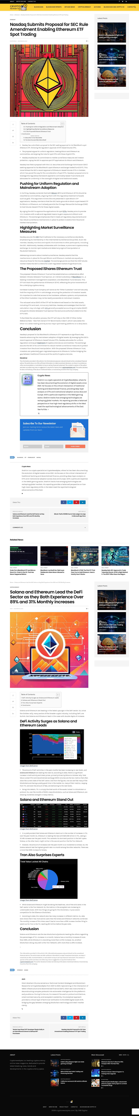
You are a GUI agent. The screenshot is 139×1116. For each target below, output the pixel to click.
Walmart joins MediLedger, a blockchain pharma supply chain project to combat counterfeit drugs (114, 1083)
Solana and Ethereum (28, 773)
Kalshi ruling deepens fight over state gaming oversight (111, 36)
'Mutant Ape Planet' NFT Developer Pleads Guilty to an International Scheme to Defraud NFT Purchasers (28, 1031)
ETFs (65, 211)
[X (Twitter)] (39, 413)
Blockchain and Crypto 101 (114, 7)
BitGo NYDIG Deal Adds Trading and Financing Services (111, 58)
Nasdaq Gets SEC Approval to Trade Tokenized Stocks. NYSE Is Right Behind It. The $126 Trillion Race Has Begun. (115, 572)
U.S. (46, 308)
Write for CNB (53, 1107)
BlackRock (76, 277)
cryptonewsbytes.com (68, 367)
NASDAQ (39, 457)
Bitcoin (54, 193)
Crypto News (13, 41)
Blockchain (38, 7)
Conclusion (26, 134)
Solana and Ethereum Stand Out (34, 700)
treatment (41, 343)
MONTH (124, 1055)
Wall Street (13, 567)
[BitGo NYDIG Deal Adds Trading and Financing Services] (111, 55)
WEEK (120, 1055)
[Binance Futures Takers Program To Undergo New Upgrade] (95, 1073)
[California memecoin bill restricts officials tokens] (111, 77)
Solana (26, 970)
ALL (128, 1055)
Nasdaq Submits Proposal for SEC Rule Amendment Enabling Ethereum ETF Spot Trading (70, 1030)
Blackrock (20, 457)
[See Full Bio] (48, 409)
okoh (11, 608)
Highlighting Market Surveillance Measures (40, 129)
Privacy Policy (64, 1107)
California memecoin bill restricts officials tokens (108, 80)
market (47, 261)
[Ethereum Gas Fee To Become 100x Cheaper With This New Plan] (95, 1063)
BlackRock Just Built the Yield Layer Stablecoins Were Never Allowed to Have (52, 572)
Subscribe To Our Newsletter (33, 137)
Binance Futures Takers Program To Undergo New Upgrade (112, 1073)
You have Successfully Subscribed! (35, 140)
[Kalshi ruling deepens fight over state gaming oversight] (111, 33)
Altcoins (97, 7)
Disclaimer (37, 135)
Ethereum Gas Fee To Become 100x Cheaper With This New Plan (112, 1063)
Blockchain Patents (54, 7)
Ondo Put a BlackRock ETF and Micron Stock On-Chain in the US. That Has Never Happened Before (22, 572)
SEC (37, 237)
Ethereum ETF (31, 457)
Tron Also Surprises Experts (32, 703)
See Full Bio (42, 409)
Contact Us (74, 1107)
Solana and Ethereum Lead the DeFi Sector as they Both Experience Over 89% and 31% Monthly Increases (28, 516)
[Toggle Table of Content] (61, 124)
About (44, 1107)
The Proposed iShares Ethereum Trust (38, 131)
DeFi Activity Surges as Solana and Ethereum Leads (40, 698)
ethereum (12, 19)
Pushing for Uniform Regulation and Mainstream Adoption (45, 127)
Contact (130, 7)
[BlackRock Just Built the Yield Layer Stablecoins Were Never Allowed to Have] (54, 556)
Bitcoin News (70, 7)
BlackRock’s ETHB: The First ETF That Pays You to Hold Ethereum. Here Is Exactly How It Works (83, 572)
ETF (25, 457)
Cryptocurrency (84, 7)
